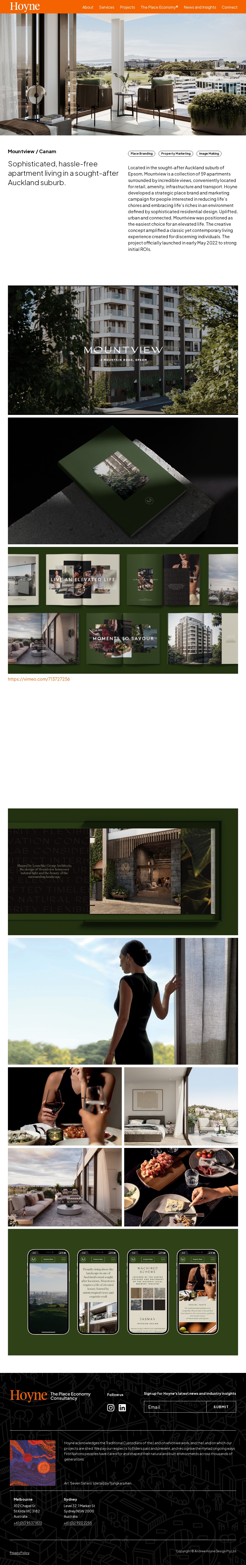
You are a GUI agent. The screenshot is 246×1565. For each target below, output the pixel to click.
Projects (127, 7)
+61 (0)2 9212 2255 (78, 1523)
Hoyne (42, 6)
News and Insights (200, 7)
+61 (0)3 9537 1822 (28, 1523)
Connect (230, 7)
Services (106, 7)
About (87, 7)
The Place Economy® (159, 7)
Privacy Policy (19, 1553)
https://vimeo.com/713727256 (39, 679)
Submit (221, 1407)
